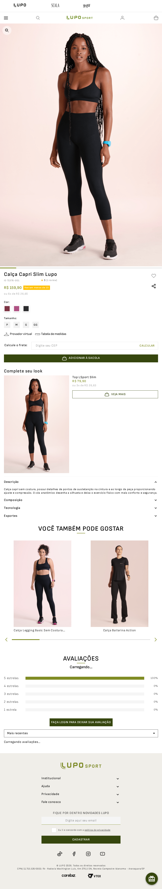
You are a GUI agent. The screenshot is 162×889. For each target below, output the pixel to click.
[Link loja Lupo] (20, 6)
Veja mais (118, 394)
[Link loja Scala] (55, 6)
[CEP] (70, 346)
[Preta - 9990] (26, 308)
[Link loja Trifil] (86, 6)
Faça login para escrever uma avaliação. (81, 730)
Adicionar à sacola (84, 884)
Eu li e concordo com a (84, 869)
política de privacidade (97, 869)
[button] (38, 18)
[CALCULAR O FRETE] (147, 346)
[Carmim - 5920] (7, 308)
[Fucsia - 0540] (16, 308)
